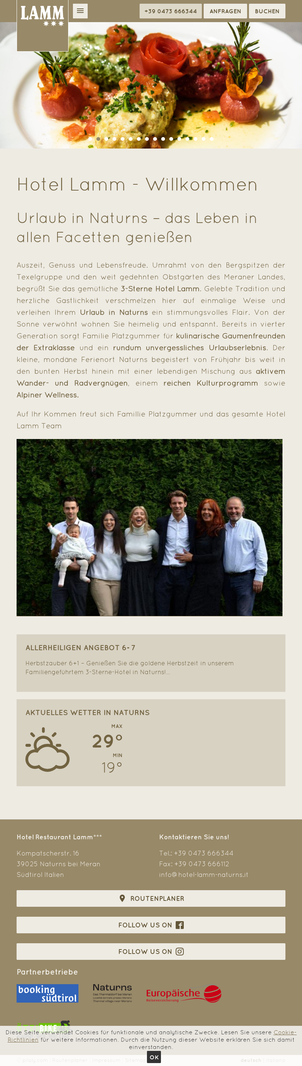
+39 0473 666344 (203, 853)
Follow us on (146, 925)
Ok (154, 1057)
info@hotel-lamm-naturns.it (204, 874)
